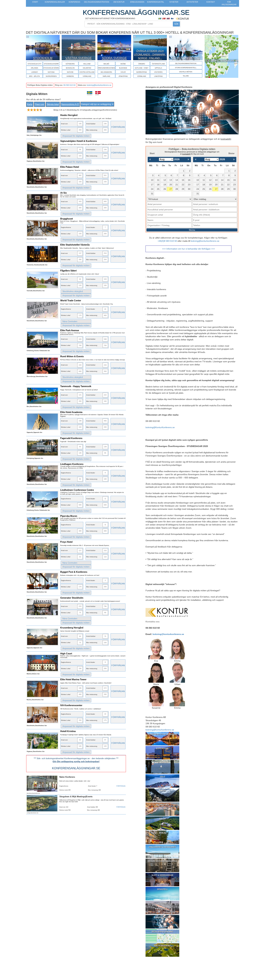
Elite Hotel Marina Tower (73, 679)
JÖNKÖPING (123, 76)
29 (183, 189)
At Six (63, 193)
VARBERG (70, 76)
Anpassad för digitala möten (76, 136)
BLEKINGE (123, 68)
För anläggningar (229, 3)
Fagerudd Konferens (71, 438)
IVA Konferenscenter (71, 705)
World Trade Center (70, 300)
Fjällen (162, 903)
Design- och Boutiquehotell (162, 861)
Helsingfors (162, 805)
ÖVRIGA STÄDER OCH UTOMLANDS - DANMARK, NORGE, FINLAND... (150, 54)
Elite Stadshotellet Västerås (75, 245)
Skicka (192, 230)
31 (152, 193)
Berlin (162, 833)
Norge (162, 791)
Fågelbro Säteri (68, 271)
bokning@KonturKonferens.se (160, 427)
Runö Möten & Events (72, 356)
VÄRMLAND (87, 76)
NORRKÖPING (141, 72)
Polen (162, 819)
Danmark (162, 762)
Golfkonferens (162, 946)
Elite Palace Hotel (69, 167)
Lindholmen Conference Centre (77, 490)
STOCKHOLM (42, 58)
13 (170, 180)
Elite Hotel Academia (71, 412)
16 (189, 180)
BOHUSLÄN (70, 68)
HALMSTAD (87, 68)
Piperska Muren (68, 516)
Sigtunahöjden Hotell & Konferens (78, 141)
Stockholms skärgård (72, 291)
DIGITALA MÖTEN (185, 72)
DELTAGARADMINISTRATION (185, 63)
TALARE (186, 76)
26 (164, 189)
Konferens (74, 2)
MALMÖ (106, 64)
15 (183, 180)
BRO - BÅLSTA (34, 76)
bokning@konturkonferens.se (99, 85)
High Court (66, 654)
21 (176, 184)
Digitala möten (162, 917)
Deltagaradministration (96, 2)
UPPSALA (158, 68)
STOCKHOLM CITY (34, 64)
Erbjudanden (137, 2)
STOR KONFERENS (186, 58)
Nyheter (173, 2)
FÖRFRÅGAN (118, 127)
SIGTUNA (51, 72)
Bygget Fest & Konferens (73, 572)
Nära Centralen (69, 321)
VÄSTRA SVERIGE (78, 58)
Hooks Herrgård (68, 115)
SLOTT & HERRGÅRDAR (162, 875)
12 (164, 180)
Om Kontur (119, 2)
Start (35, 2)
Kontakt (210, 2)
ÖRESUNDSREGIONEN (106, 68)
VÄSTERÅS (158, 72)
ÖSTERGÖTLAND (158, 64)
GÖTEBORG (70, 64)
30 (189, 189)
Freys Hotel (66, 542)
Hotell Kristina (68, 731)
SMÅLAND (106, 76)
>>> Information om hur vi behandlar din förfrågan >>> (188, 249)
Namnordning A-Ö (70, 104)
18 (158, 184)
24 (152, 189)
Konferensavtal (155, 2)
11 (158, 180)
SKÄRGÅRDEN (51, 76)
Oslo (162, 777)
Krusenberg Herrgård (71, 628)
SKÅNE (123, 64)
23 (189, 184)
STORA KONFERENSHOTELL (185, 67)
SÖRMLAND (141, 76)
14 (176, 180)
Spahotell (162, 889)
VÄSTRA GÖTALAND (86, 72)
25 (158, 189)
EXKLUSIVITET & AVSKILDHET (162, 847)
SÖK (176, 24)
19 (164, 184)
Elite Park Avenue (69, 330)
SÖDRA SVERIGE (114, 58)
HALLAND (86, 64)
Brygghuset (66, 219)
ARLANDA (34, 68)
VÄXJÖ (123, 72)
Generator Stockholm (71, 598)
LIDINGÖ (34, 72)
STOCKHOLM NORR (51, 64)
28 (176, 189)
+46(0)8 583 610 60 (167, 241)
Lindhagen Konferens (71, 464)
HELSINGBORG (106, 72)
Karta (29, 104)
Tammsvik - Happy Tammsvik (75, 386)
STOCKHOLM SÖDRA (51, 68)
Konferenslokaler (55, 2)
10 (152, 180)
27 (170, 189)
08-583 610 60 (69, 85)
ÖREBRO (141, 64)
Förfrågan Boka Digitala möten (40, 85)
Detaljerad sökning (162, 932)
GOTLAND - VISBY (141, 68)
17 (152, 184)
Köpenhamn (162, 748)
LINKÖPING (158, 76)
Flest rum (39, 104)
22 (183, 184)
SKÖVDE (70, 72)
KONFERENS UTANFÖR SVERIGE (162, 734)
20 (170, 184)
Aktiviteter (192, 2)
